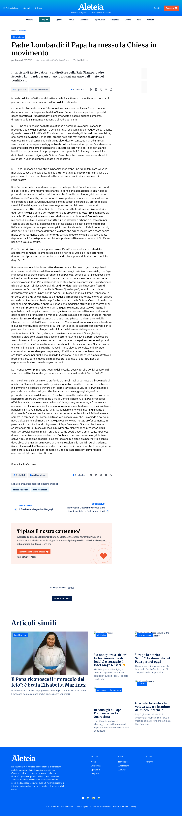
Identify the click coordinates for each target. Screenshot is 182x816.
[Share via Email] (106, 89)
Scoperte (114, 19)
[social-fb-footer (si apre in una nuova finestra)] (88, 797)
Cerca (39, 8)
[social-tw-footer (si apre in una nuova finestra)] (93, 797)
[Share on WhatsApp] (111, 89)
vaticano (23, 30)
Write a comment (62, 598)
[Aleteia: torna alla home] (91, 6)
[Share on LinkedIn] (96, 89)
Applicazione (123, 765)
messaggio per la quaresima (109, 690)
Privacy (133, 806)
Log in (71, 587)
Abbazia (150, 19)
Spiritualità (100, 19)
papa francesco (40, 489)
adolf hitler (101, 635)
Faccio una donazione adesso (32, 551)
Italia (139, 19)
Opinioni (59, 19)
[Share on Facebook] (91, 89)
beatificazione (20, 635)
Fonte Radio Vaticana (24, 464)
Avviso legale (82, 806)
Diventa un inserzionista (100, 806)
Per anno (149, 762)
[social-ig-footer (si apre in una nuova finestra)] (99, 797)
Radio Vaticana (62, 60)
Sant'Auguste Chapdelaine (101, 12)
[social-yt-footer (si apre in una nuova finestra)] (83, 797)
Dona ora (170, 8)
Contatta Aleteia (120, 806)
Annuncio (122, 769)
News (71, 19)
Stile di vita (84, 19)
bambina (141, 683)
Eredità (128, 19)
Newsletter (123, 762)
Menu (30, 19)
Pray (43, 19)
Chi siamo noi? (67, 806)
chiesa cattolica (20, 489)
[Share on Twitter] (101, 89)
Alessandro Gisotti (44, 60)
